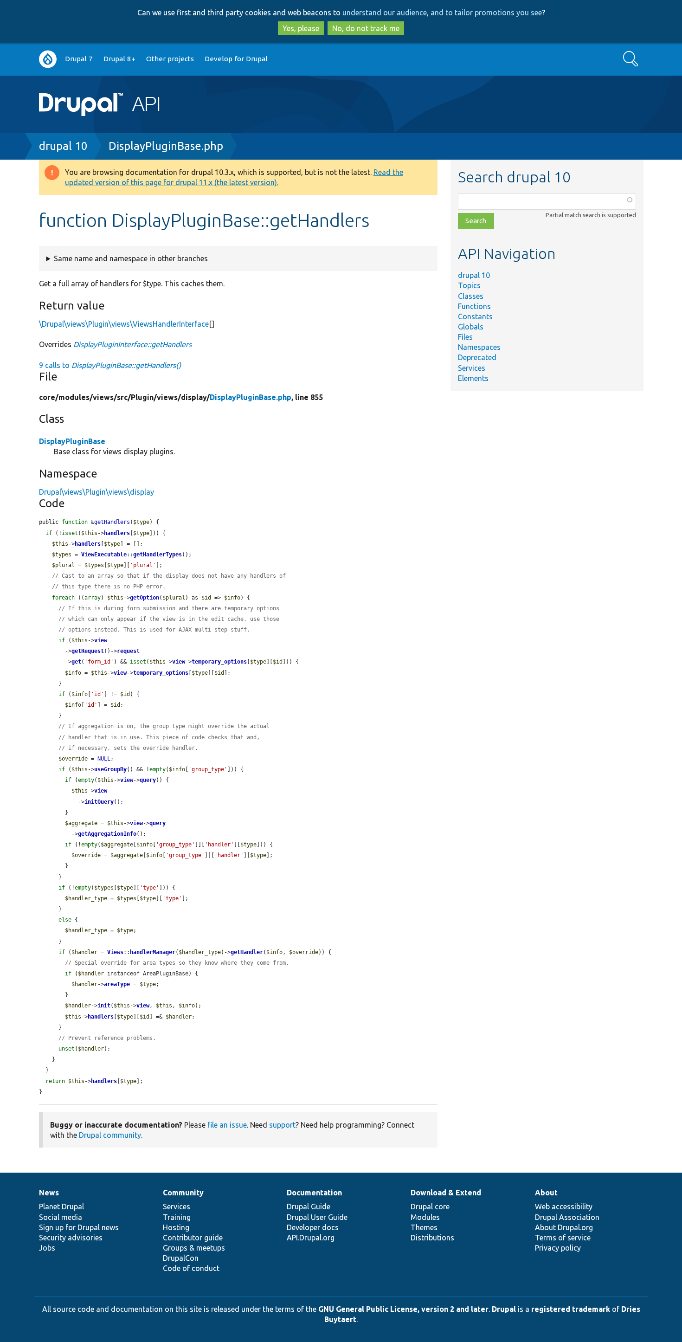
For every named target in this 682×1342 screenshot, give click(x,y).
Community (183, 1192)
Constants (475, 316)
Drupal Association (567, 1217)
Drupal (504, 1309)
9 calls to (110, 365)
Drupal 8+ (119, 59)
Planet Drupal (61, 1206)
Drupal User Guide (317, 1217)
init (103, 1005)
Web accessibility (563, 1206)
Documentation (314, 1192)
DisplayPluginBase (72, 441)
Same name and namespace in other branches (131, 258)
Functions (474, 306)
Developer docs (313, 1227)
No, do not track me (365, 28)
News (49, 1192)
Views (115, 952)
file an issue (227, 1125)
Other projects (170, 59)
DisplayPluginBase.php (166, 146)
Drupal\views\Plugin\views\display (96, 492)
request (128, 651)
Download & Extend (446, 1192)
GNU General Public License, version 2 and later (403, 1309)
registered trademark (570, 1309)
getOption (144, 597)
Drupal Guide (308, 1206)
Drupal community (110, 1135)
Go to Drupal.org (48, 59)
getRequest (87, 651)
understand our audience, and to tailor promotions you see (442, 12)
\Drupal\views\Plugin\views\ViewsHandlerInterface (124, 324)
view (100, 640)
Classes (470, 296)
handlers (117, 533)
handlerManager (152, 952)
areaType (117, 984)
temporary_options (219, 661)
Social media (60, 1217)
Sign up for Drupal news (79, 1227)
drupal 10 (63, 146)
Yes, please (301, 28)
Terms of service (563, 1237)
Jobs (47, 1248)
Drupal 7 (79, 59)
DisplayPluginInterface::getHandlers (132, 344)
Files (465, 337)
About (546, 1192)
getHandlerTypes (157, 554)
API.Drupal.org (311, 1237)
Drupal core (430, 1206)
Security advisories (71, 1237)
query (148, 780)
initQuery (99, 802)
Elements (473, 378)
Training (177, 1217)
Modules (425, 1217)
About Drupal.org (564, 1227)
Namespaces (479, 347)
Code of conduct (191, 1268)
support (282, 1125)
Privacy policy (558, 1248)
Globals (470, 327)
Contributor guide (193, 1237)
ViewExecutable (104, 554)
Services (471, 368)
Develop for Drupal (236, 59)
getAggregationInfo (107, 834)
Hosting (176, 1227)
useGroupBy (110, 769)
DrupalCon (181, 1258)
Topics (469, 285)
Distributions (432, 1237)
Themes (424, 1227)
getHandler (247, 952)
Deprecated (477, 357)
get (76, 661)
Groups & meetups (194, 1248)
